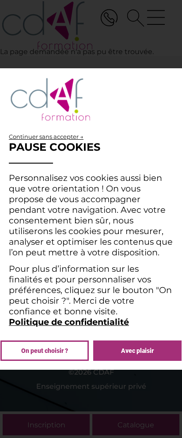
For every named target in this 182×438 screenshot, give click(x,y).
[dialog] (91, 219)
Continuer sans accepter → (46, 136)
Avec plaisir (137, 350)
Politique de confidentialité (69, 322)
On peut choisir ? (44, 350)
